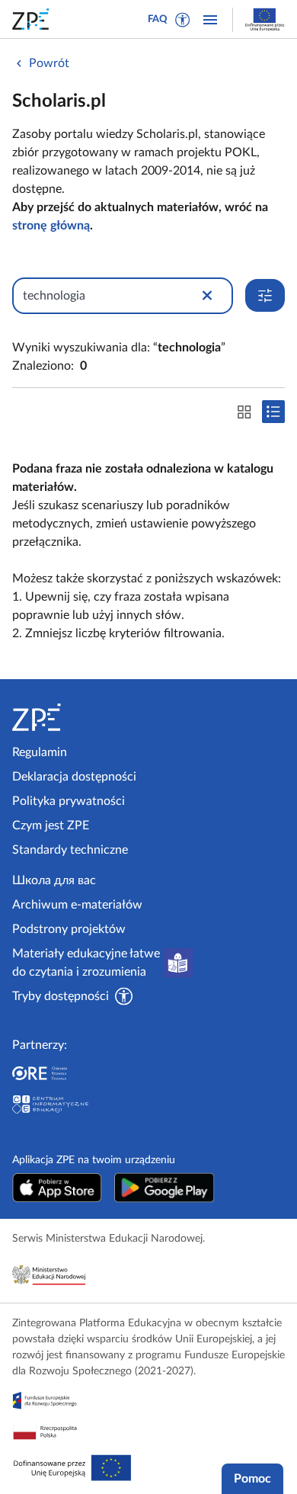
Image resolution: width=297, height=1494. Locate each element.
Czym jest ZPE (50, 825)
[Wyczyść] (207, 295)
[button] (182, 19)
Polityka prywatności (68, 801)
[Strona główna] (77, 717)
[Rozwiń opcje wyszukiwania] (265, 295)
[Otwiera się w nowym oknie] (57, 1188)
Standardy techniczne (70, 850)
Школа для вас (54, 880)
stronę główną (51, 226)
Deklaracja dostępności (74, 777)
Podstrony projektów (69, 929)
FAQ (158, 19)
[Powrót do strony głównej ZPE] (33, 19)
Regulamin (39, 752)
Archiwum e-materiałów (77, 905)
